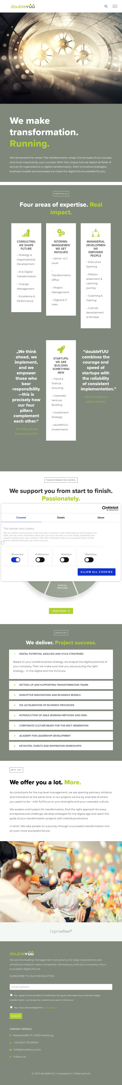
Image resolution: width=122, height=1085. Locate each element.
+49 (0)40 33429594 (26, 1042)
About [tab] (100, 517)
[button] (61, 654)
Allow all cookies (97, 572)
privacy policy (49, 1007)
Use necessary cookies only (49, 572)
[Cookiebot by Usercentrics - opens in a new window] (104, 508)
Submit (16, 1016)
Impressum (64, 1073)
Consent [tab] (21, 517)
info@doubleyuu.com (27, 1049)
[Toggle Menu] (115, 6)
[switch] (40, 559)
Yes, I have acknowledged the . (36, 1007)
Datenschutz (82, 1073)
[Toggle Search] (106, 6)
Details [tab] (61, 517)
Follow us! (19, 1056)
